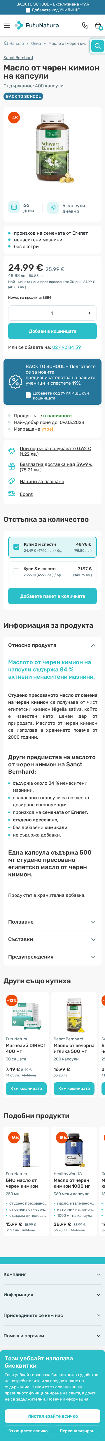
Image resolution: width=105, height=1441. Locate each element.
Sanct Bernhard (18, 57)
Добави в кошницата (52, 331)
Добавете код (56, 10)
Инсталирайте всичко (52, 1416)
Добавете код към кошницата (61, 396)
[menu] (8, 25)
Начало (16, 43)
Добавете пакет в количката (52, 596)
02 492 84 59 (66, 347)
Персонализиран (77, 1430)
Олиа (36, 43)
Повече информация (67, 1399)
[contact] (85, 25)
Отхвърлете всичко (28, 1430)
